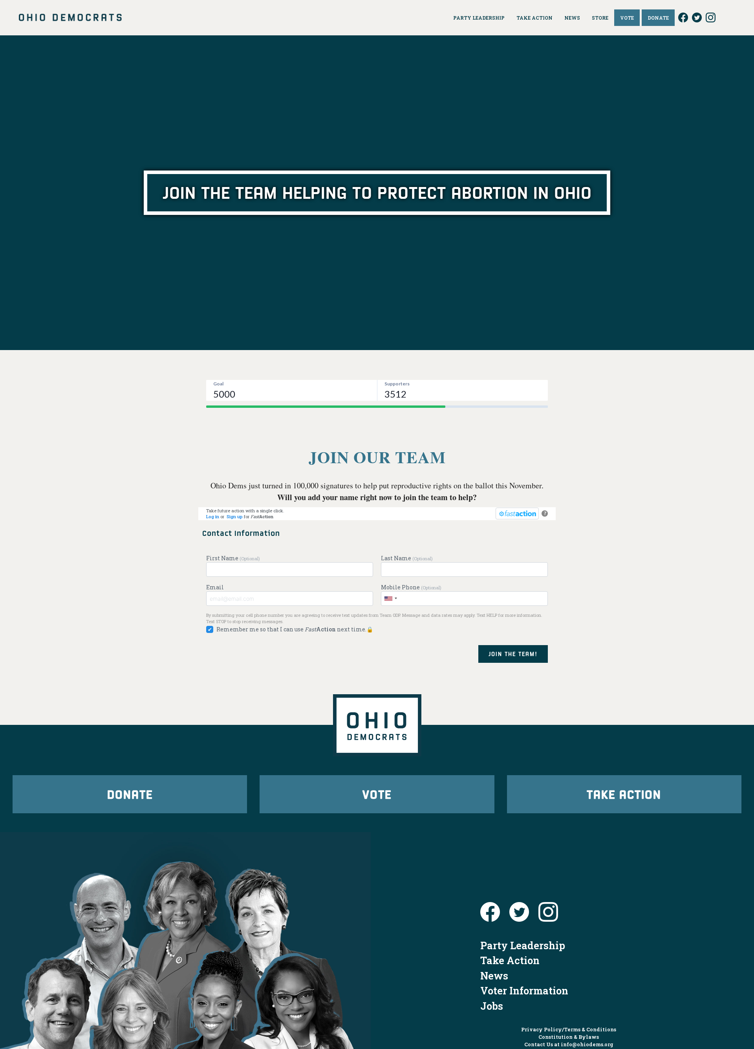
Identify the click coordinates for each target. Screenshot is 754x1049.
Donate (130, 794)
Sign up (235, 516)
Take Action (624, 794)
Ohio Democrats (70, 17)
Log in (212, 516)
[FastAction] (517, 513)
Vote (377, 794)
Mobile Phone (411, 587)
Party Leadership (522, 945)
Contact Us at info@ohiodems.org (568, 1044)
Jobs (491, 1005)
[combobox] (390, 598)
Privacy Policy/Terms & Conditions (568, 1029)
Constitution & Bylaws (568, 1037)
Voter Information (524, 990)
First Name (233, 558)
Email (215, 587)
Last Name (407, 558)
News (494, 975)
